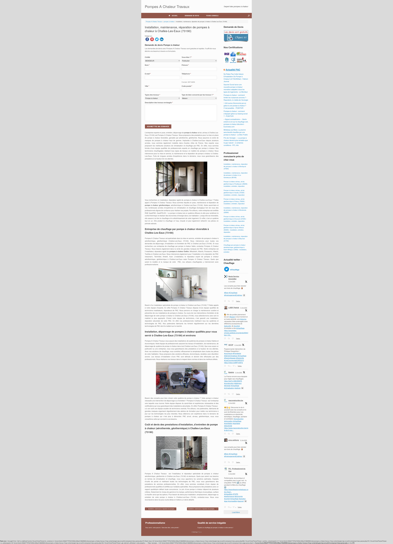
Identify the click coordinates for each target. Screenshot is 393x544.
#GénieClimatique (230, 356)
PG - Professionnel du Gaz (236, 469)
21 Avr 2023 (231, 281)
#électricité (228, 426)
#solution (242, 499)
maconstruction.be (235, 400)
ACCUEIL (175, 16)
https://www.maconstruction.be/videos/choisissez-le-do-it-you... (242, 429)
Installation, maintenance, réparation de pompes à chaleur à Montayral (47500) (236, 166)
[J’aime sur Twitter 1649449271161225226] (233, 301)
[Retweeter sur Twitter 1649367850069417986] (229, 433)
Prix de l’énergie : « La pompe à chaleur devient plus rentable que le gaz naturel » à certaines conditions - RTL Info (236, 141)
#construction (229, 383)
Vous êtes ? (187, 57)
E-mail (148, 74)
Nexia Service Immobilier (233, 277)
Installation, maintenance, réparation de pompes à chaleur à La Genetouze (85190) (236, 175)
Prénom (185, 65)
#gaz (226, 501)
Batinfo (231, 372)
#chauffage (240, 328)
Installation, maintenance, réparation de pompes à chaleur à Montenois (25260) (236, 210)
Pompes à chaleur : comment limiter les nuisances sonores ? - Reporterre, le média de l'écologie (236, 97)
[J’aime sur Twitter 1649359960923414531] (233, 462)
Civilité (147, 57)
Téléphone (186, 74)
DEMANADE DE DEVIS (192, 16)
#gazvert (240, 501)
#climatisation (229, 388)
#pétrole (238, 388)
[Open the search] (249, 15)
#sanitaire (236, 423)
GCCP (230, 345)
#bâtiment (237, 383)
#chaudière (228, 494)
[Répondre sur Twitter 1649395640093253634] (225, 366)
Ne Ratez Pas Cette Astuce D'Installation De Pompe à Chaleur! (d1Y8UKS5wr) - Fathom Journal (236, 78)
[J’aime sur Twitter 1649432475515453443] (233, 338)
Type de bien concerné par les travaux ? (198, 95)
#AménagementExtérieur (233, 295)
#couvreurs (228, 353)
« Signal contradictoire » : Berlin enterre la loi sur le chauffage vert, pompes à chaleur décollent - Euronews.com (236, 123)
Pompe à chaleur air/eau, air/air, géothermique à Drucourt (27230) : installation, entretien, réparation (235, 218)
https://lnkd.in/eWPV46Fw (233, 362)
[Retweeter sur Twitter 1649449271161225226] (229, 301)
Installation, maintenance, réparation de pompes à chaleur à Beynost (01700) (236, 238)
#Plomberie (237, 353)
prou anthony (233, 440)
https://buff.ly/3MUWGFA (233, 381)
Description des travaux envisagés (159, 103)
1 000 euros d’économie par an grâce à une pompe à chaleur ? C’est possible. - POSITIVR (235, 105)
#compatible (232, 501)
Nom (147, 65)
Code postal (187, 86)
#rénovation (228, 421)
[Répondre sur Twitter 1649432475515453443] (225, 338)
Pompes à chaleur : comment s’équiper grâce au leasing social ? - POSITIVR (236, 113)
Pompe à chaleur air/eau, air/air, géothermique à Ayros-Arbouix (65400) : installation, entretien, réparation (234, 228)
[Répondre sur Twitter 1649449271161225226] (225, 301)
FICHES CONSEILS (212, 16)
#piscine (243, 319)
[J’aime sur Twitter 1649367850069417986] (233, 433)
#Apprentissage (230, 358)
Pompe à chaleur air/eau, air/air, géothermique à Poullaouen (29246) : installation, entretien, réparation (236, 183)
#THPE (235, 494)
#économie (239, 496)
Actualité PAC (233, 69)
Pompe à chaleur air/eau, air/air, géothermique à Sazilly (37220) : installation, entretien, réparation (234, 192)
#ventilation (228, 423)
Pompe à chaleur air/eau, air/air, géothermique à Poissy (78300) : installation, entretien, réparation (234, 201)
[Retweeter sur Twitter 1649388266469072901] (229, 394)
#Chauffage (233, 292)
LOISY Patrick (233, 307)
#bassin (232, 317)
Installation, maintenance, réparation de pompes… (160, 509)
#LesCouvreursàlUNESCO (234, 360)
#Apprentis (240, 358)
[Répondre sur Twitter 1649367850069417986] (225, 433)
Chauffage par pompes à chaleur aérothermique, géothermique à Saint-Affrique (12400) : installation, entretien (235, 248)
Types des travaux (152, 95)
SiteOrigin (195, 532)
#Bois (226, 292)
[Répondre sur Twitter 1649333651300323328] (225, 507)
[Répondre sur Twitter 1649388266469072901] (225, 394)
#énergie (227, 385)
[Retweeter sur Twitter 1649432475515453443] (229, 338)
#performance (229, 496)
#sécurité (227, 326)
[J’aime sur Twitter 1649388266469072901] (233, 394)
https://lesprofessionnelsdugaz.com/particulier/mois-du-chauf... (243, 490)
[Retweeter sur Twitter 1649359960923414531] (229, 462)
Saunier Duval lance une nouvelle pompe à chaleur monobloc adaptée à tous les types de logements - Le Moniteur (236, 88)
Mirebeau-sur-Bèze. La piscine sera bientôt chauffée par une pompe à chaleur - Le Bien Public (236, 132)
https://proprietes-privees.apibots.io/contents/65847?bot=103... (236, 332)
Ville (147, 86)
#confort (237, 326)
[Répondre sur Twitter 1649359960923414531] (225, 462)
